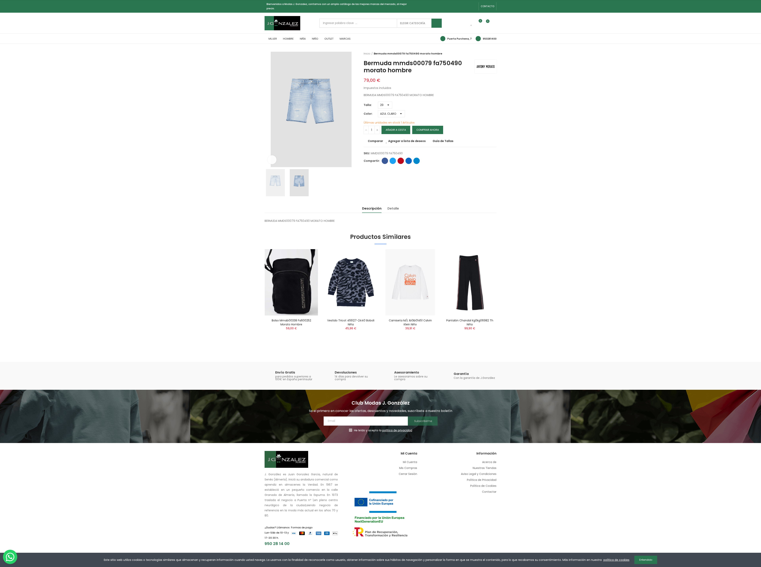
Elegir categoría (412, 23)
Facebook (385, 161)
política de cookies (616, 560)
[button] (487, 6)
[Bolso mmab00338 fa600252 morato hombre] (291, 282)
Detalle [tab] (393, 208)
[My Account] (494, 23)
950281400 (489, 38)
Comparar (375, 141)
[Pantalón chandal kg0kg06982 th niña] (469, 282)
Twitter (393, 161)
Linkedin (408, 161)
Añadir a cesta (396, 130)
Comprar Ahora (427, 130)
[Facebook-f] (462, 6)
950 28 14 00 (277, 543)
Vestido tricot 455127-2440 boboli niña (350, 322)
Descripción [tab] (371, 208)
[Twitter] (474, 6)
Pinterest (401, 161)
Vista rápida (308, 272)
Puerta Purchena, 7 (459, 38)
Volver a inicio (494, 54)
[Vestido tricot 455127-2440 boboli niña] (351, 282)
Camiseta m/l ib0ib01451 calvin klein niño (410, 322)
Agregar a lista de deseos (407, 141)
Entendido (645, 560)
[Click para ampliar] (272, 159)
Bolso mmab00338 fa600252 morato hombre (291, 322)
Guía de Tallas (443, 141)
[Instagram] (468, 6)
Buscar (436, 23)
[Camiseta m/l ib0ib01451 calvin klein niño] (410, 282)
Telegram (416, 161)
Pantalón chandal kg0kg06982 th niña (469, 322)
